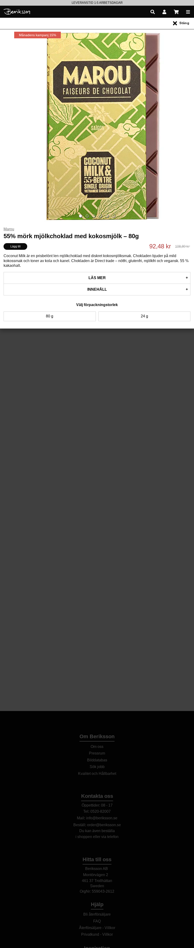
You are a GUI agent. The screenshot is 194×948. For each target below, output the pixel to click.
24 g (144, 316)
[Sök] (153, 12)
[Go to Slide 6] (113, 216)
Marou (9, 229)
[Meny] (188, 12)
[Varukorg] (176, 12)
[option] (97, 3)
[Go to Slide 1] (80, 216)
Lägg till (15, 246)
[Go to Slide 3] (94, 216)
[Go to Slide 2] (87, 216)
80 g (49, 316)
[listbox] (97, 3)
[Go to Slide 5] (107, 216)
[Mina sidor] (164, 12)
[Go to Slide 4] (100, 216)
